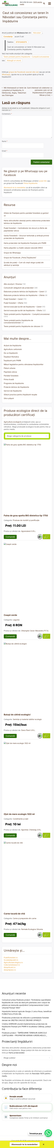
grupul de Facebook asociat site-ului (24, 72)
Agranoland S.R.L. (28, 531)
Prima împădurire (30, 183)
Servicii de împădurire (13, 391)
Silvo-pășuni (9, 398)
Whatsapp (6, 74)
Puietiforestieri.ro (11, 957)
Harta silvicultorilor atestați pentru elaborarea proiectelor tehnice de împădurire (27, 221)
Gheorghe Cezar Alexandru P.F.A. (35, 631)
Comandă (10, 537)
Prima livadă (9, 379)
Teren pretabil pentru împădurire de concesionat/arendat (18, 321)
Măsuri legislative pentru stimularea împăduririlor (23, 364)
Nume (4, 141)
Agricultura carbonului (13, 349)
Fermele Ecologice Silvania (32, 929)
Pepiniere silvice (10, 372)
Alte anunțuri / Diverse (13, 284)
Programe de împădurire (14, 383)
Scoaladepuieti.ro (11, 960)
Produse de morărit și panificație (26, 520)
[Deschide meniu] (49, 3)
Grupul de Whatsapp (12, 253)
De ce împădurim (11, 353)
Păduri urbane (9, 368)
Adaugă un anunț (14, 60)
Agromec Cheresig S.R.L (31, 830)
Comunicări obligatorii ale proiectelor (19, 288)
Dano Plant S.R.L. (28, 730)
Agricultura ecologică (12, 422)
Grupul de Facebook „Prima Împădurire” (20, 258)
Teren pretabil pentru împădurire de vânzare (22, 326)
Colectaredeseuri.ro (12, 965)
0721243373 (21, 42)
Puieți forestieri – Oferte (13, 303)
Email (4, 151)
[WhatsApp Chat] (48, 1133)
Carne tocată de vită (14, 913)
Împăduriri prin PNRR (12, 360)
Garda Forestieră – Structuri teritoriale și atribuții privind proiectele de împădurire (26, 236)
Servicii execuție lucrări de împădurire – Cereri (22, 307)
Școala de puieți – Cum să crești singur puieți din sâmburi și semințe (24, 263)
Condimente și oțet (20, 819)
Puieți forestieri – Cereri (13, 299)
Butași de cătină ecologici (17, 714)
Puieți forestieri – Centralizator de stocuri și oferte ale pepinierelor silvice (25, 229)
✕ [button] (43, 1144)
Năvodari (37, 33)
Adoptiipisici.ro (10, 970)
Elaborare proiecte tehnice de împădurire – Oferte (24, 295)
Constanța (8, 36)
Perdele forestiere (11, 376)
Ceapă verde (10, 615)
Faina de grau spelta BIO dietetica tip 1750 (26, 515)
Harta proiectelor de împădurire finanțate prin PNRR (25, 243)
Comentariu (7, 114)
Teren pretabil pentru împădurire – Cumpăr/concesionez (27, 314)
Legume (16, 620)
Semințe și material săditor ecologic (27, 719)
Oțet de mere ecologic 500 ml (19, 814)
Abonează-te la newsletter (14, 187)
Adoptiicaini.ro (9, 967)
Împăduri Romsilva (11, 357)
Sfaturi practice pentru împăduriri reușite (20, 394)
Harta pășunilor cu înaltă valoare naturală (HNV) (23, 248)
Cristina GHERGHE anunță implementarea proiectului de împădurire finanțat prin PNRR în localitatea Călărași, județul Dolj (26, 1026)
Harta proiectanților (16, 1053)
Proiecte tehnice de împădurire (16, 387)
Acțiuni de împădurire (12, 345)
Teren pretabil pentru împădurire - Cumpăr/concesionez (26, 57)
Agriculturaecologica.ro (13, 962)
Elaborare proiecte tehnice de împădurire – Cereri (24, 291)
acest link (43, 181)
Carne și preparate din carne (24, 918)
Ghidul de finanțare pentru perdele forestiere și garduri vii (26, 214)
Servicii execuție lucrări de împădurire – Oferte (23, 310)
